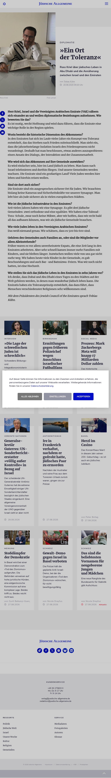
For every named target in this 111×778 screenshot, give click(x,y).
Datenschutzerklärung (42, 386)
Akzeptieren (83, 396)
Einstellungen (58, 396)
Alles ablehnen (30, 396)
